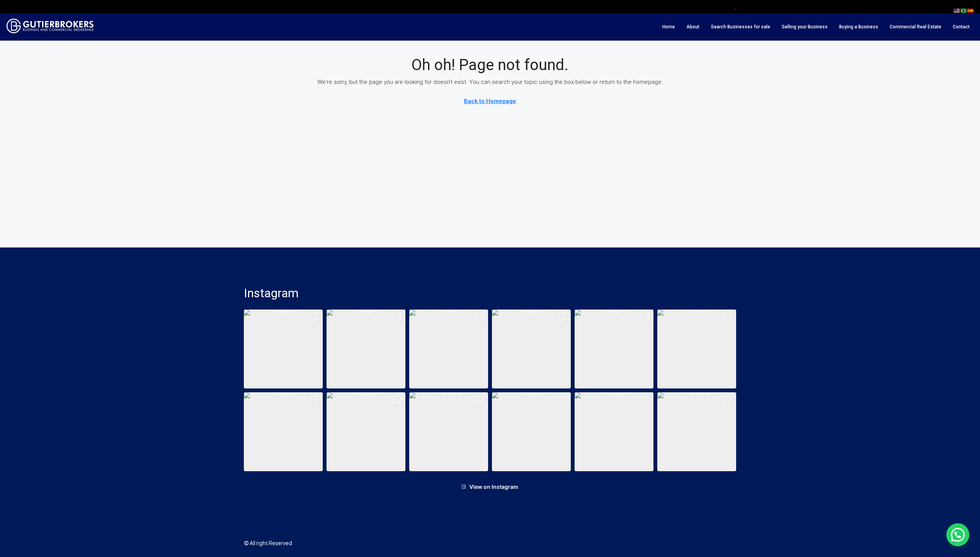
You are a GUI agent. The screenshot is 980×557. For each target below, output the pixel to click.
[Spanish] (970, 10)
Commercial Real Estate (915, 26)
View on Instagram (493, 486)
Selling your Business (805, 26)
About (692, 26)
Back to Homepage (490, 101)
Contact (961, 26)
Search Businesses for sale (740, 26)
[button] (283, 349)
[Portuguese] (963, 10)
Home (668, 26)
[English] (957, 10)
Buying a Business (858, 26)
